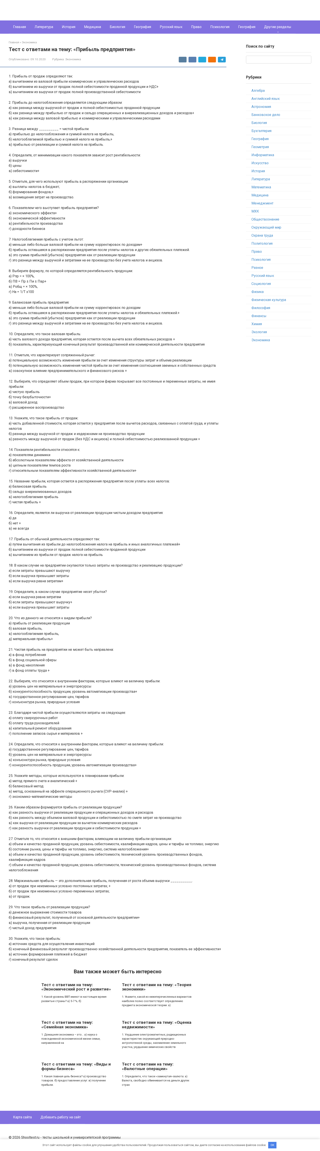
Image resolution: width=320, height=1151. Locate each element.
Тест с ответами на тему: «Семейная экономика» (67, 1024)
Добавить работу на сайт (60, 1117)
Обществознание (265, 219)
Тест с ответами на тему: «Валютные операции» (147, 1066)
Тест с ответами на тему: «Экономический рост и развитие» (76, 987)
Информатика (262, 155)
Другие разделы (277, 27)
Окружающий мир (266, 227)
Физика (257, 292)
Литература (44, 27)
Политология (262, 243)
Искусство (260, 163)
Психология (219, 27)
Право (196, 27)
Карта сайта (22, 1117)
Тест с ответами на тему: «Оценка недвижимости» (156, 1024)
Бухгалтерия (261, 131)
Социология (261, 284)
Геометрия (260, 147)
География (142, 27)
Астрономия (261, 107)
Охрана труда (262, 235)
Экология (259, 332)
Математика (261, 187)
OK (272, 1145)
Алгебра (258, 91)
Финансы (258, 316)
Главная (19, 27)
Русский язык (171, 27)
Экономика (73, 59)
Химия (256, 324)
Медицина (92, 27)
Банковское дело (265, 115)
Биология (117, 27)
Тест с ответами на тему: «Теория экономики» (156, 987)
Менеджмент (262, 203)
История (68, 27)
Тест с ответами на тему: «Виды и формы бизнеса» (76, 1066)
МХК (255, 211)
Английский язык (265, 99)
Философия (260, 308)
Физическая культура (268, 300)
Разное (257, 268)
